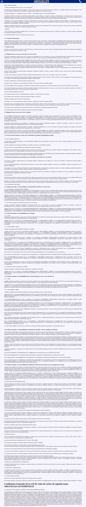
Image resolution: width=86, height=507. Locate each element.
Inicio (5, 5)
